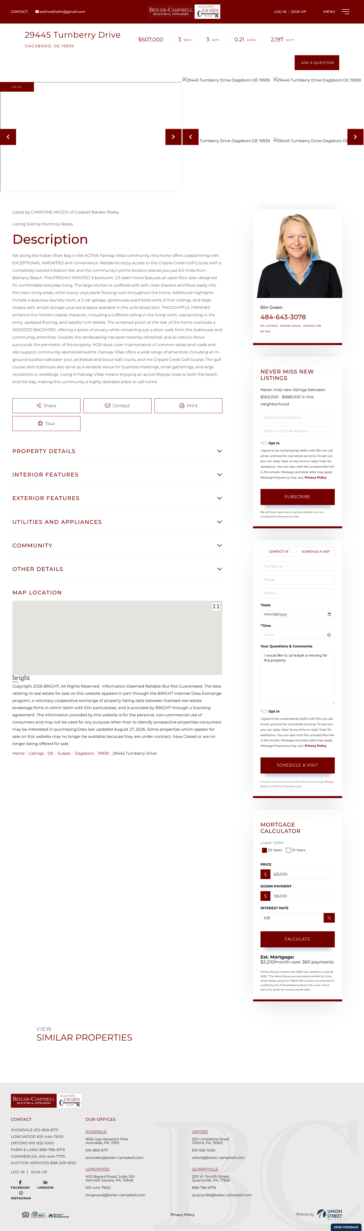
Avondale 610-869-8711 (34, 1130)
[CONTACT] (317, 62)
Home (18, 753)
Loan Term (272, 843)
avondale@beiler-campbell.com (114, 1158)
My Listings (269, 325)
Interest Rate (274, 908)
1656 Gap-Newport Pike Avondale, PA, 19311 (106, 1141)
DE (50, 753)
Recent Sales (290, 325)
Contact (19, 11)
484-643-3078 (283, 317)
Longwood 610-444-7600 (37, 1136)
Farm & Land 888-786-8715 (38, 1150)
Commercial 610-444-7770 (38, 1156)
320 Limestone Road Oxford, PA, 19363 (210, 1141)
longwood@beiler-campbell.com (115, 1195)
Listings (36, 753)
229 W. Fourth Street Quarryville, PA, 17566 (211, 1178)
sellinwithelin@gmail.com (62, 11)
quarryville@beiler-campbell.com (222, 1195)
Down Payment (276, 886)
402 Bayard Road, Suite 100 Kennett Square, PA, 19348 (109, 1178)
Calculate (298, 939)
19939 (103, 753)
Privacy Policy (315, 478)
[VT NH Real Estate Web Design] (319, 1214)
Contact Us (278, 552)
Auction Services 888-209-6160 (42, 1163)
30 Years (275, 850)
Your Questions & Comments (286, 646)
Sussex (64, 753)
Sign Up (298, 11)
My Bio (265, 331)
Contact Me (312, 325)
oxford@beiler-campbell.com (218, 1158)
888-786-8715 (204, 1188)
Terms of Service (284, 786)
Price (266, 864)
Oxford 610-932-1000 (32, 1143)
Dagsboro (84, 753)
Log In (280, 11)
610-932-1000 (203, 1150)
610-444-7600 (97, 1188)
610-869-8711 (96, 1150)
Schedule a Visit (316, 552)
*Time (265, 625)
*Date (265, 605)
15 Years (298, 850)
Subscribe (298, 496)
